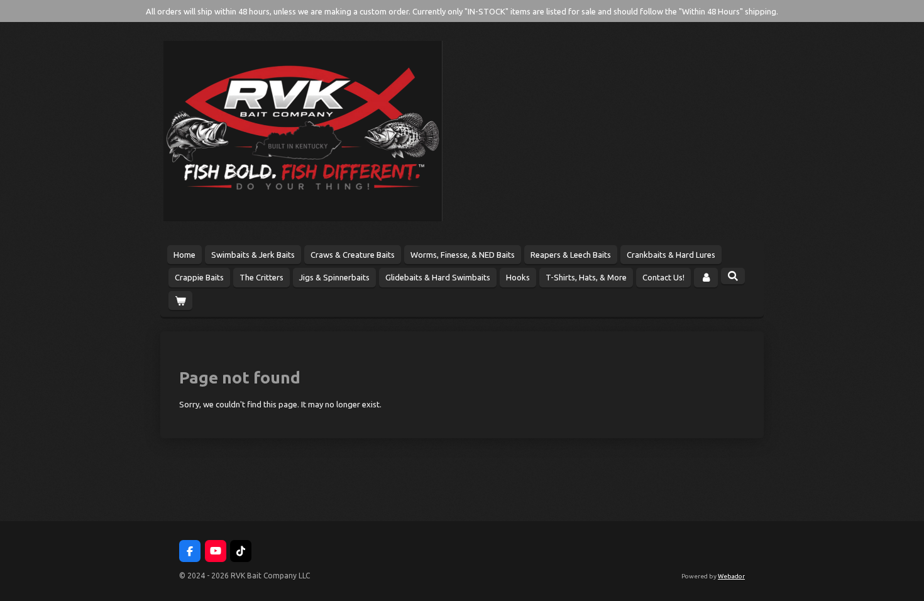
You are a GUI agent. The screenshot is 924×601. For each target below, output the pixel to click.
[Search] (733, 276)
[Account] (706, 277)
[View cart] (180, 301)
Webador (731, 576)
